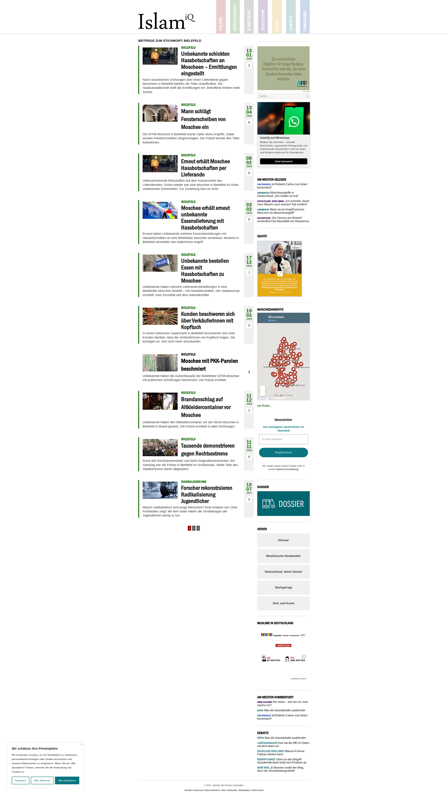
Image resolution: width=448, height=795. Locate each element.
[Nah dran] (81, 744)
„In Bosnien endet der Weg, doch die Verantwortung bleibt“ (280, 769)
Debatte (291, 16)
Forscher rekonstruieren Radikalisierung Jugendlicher (206, 494)
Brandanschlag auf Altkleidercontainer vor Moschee (206, 407)
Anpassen (20, 780)
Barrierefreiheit (212, 790)
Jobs (223, 790)
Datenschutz (258, 790)
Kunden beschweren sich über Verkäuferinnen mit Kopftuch (208, 320)
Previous (262, 656)
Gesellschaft (235, 16)
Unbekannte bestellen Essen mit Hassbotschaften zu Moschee (205, 270)
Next (302, 656)
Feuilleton (263, 16)
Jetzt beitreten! (284, 161)
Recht (277, 16)
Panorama (305, 16)
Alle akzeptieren (67, 780)
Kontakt (188, 790)
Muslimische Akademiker (283, 556)
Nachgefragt (283, 587)
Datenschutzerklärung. (287, 469)
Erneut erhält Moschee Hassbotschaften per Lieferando (205, 168)
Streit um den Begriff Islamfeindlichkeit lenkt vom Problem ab (281, 761)
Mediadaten (244, 790)
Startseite (249, 16)
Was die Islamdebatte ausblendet (281, 710)
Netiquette (232, 790)
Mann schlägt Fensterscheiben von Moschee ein (203, 119)
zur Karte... (264, 405)
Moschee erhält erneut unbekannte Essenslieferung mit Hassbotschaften (205, 217)
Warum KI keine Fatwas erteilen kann (280, 753)
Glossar (283, 540)
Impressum (198, 790)
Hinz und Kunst (283, 603)
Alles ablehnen (42, 780)
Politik (221, 16)
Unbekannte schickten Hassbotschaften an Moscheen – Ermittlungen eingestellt (209, 63)
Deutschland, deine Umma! (283, 571)
